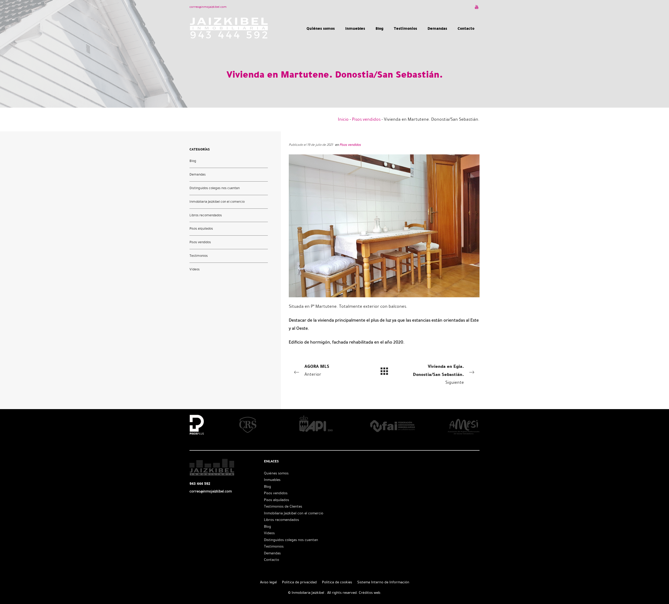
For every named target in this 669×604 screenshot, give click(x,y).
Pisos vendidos (366, 119)
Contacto (271, 559)
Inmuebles (272, 480)
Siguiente (438, 373)
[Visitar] (477, 7)
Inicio (343, 119)
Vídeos (194, 269)
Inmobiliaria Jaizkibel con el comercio (217, 201)
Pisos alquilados (201, 228)
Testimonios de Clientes (283, 506)
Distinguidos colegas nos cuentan (214, 187)
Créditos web (369, 592)
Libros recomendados (205, 215)
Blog (192, 160)
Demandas (197, 174)
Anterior (316, 370)
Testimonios (198, 255)
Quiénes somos (276, 473)
